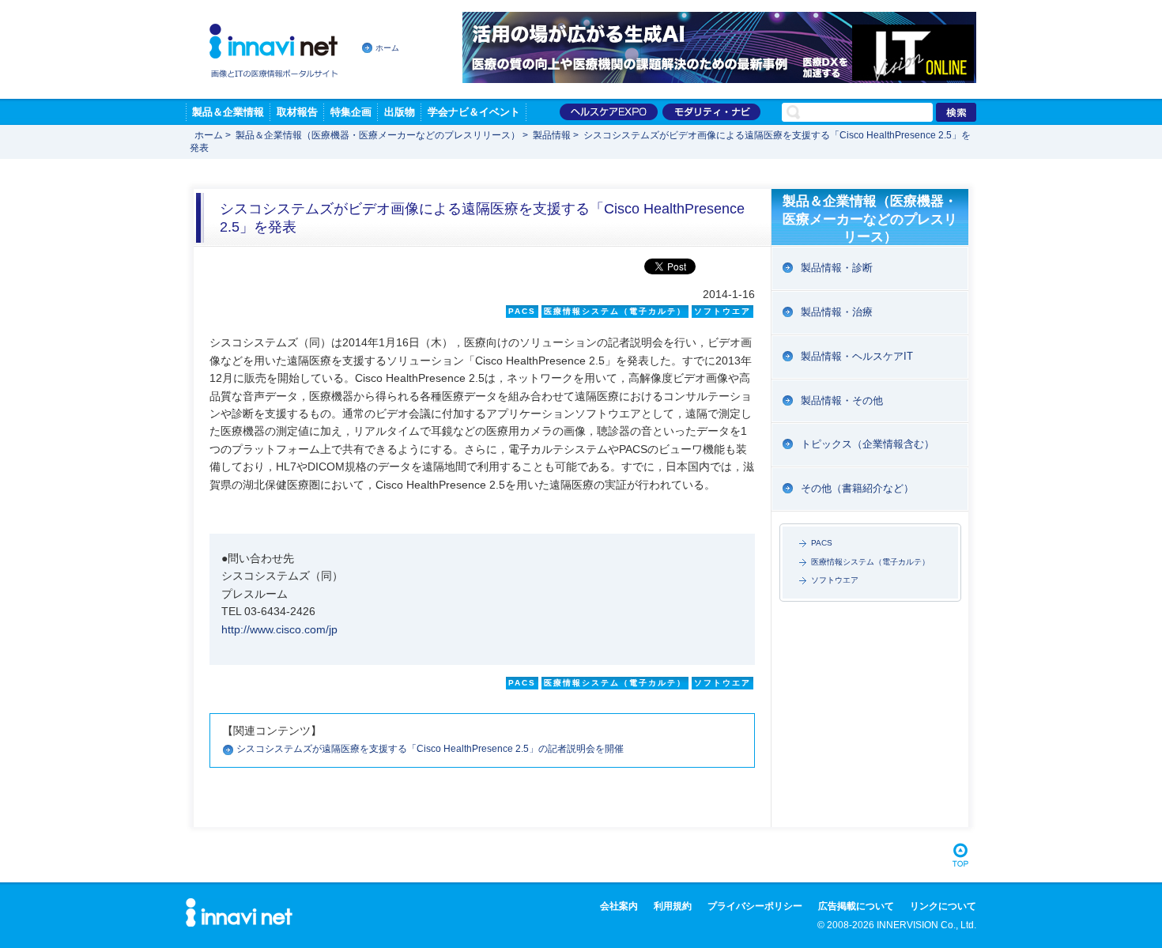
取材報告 (297, 112)
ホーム (387, 47)
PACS (821, 542)
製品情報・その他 (842, 400)
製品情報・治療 (837, 312)
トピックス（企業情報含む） (867, 444)
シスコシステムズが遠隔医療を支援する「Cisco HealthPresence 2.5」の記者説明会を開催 (430, 748)
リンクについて (943, 906)
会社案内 (619, 906)
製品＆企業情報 (228, 112)
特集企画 (351, 112)
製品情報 (552, 135)
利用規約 (673, 906)
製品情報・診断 (837, 268)
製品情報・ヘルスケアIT (857, 356)
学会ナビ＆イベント (474, 112)
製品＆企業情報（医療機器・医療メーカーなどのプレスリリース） (378, 135)
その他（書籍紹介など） (857, 488)
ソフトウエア (834, 580)
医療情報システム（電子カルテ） (870, 561)
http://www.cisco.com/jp (279, 629)
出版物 (399, 112)
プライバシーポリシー (754, 906)
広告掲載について (856, 906)
